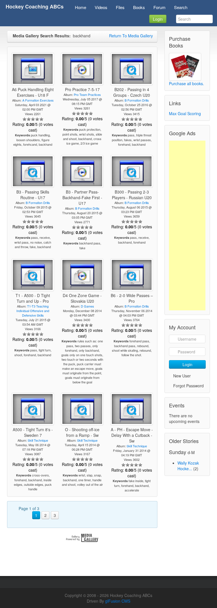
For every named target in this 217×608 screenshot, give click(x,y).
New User (182, 376)
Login (158, 19)
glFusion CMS (117, 601)
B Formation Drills (137, 100)
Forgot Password (188, 385)
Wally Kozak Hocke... (188, 465)
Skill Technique (38, 440)
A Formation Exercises (38, 100)
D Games (87, 306)
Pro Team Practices (87, 94)
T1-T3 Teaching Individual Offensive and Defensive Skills (32, 310)
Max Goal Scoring (185, 113)
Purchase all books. (186, 83)
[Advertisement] (187, 225)
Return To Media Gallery (131, 35)
